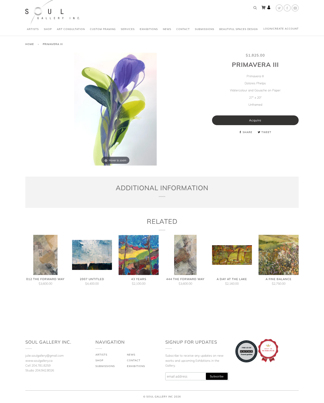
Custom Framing (103, 29)
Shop (48, 29)
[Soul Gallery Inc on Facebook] (287, 7)
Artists (33, 29)
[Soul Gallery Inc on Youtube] (295, 7)
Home (29, 44)
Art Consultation (71, 29)
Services (128, 29)
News (167, 29)
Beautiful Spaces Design (238, 29)
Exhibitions (149, 29)
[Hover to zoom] (115, 109)
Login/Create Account (281, 28)
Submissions (204, 29)
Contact (183, 29)
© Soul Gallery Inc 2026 (162, 396)
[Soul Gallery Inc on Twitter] (279, 7)
